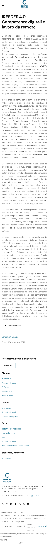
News (4, 437)
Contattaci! (8, 365)
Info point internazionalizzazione (15, 446)
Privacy (14, 491)
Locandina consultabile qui (13, 325)
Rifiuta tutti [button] (20, 526)
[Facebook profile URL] (15, 505)
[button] (3, 5)
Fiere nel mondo (8, 433)
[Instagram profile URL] (24, 505)
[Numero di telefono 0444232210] (3, 505)
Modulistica (7, 391)
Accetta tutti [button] (7, 526)
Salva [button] (21, 543)
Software (5, 387)
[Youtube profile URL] (28, 505)
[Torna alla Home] (24, 5)
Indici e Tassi (7, 396)
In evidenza (6, 379)
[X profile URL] (19, 505)
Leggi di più (42, 526)
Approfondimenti (9, 383)
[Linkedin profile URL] (11, 505)
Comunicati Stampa (10, 337)
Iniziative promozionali (11, 429)
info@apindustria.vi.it (36, 496)
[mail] (7, 505)
